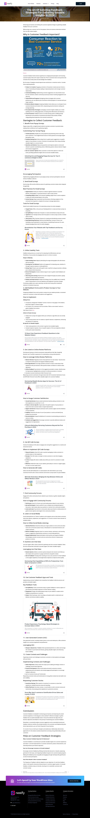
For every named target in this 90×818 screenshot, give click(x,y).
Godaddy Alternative (50, 797)
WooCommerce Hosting (33, 797)
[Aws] (11, 805)
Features (38, 3)
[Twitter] (14, 805)
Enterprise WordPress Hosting (34, 800)
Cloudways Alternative (50, 800)
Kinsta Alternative (49, 804)
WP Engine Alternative (50, 806)
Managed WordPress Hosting (34, 795)
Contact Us (65, 804)
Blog (58, 3)
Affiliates (65, 802)
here (33, 310)
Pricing (52, 3)
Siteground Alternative (50, 802)
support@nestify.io (16, 802)
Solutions (45, 3)
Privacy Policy (75, 814)
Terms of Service (66, 814)
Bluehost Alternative (50, 795)
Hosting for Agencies (32, 802)
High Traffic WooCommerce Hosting (35, 799)
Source (24, 73)
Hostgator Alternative (50, 799)
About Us (65, 795)
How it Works (31, 3)
